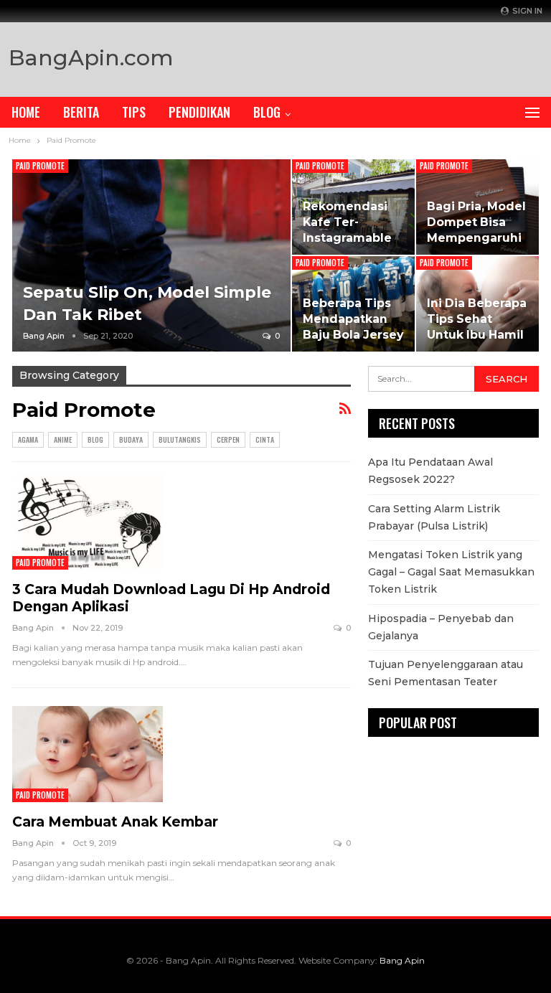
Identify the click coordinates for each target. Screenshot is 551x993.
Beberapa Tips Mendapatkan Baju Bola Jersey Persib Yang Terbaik (353, 335)
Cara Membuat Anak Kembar (115, 822)
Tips (134, 112)
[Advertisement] (374, 55)
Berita (81, 112)
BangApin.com (91, 57)
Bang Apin (402, 960)
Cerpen (228, 439)
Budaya (131, 439)
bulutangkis (180, 439)
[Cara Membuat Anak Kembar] (87, 754)
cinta (264, 439)
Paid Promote (40, 165)
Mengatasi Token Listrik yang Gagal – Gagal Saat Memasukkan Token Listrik (451, 572)
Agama (28, 439)
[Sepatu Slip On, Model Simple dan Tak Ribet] (151, 255)
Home (25, 112)
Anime (63, 439)
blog (95, 439)
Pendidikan (199, 112)
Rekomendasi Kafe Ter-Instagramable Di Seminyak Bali (347, 238)
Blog (267, 112)
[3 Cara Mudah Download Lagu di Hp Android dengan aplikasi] (87, 522)
